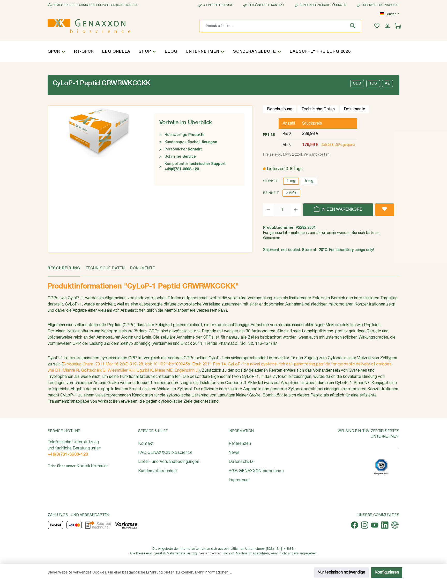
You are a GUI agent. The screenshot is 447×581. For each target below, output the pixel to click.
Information (241, 431)
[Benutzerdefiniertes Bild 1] (381, 466)
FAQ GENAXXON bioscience (165, 453)
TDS (373, 83)
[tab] (64, 271)
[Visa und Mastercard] (74, 525)
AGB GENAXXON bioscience (256, 471)
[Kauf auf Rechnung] (98, 525)
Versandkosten (210, 553)
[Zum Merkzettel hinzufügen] (384, 209)
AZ (387, 83)
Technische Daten (318, 109)
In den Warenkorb (342, 209)
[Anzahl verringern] (268, 209)
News (234, 453)
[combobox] (272, 26)
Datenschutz (241, 462)
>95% (291, 193)
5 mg (309, 181)
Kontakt (146, 444)
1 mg (291, 181)
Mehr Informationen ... (213, 572)
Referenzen (240, 444)
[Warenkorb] (399, 26)
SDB (357, 83)
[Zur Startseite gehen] (89, 26)
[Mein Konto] (388, 26)
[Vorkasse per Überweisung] (126, 525)
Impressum (239, 480)
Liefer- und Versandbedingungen (168, 462)
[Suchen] (354, 26)
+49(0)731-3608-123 (68, 454)
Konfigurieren (387, 572)
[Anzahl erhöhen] (295, 209)
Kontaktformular (92, 466)
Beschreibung (279, 109)
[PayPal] (56, 525)
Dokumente (354, 109)
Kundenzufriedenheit (157, 471)
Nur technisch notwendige (341, 572)
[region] (98, 147)
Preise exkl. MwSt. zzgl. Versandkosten (296, 154)
